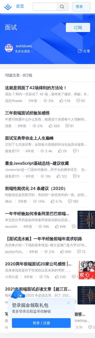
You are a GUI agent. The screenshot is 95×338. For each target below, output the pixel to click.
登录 (79, 6)
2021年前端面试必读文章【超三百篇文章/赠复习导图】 (36, 289)
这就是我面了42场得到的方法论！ (36, 87)
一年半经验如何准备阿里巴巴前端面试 (37, 214)
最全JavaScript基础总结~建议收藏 (37, 163)
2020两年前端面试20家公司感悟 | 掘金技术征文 (36, 264)
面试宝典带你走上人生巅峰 (29, 138)
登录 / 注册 (41, 323)
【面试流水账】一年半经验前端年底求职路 (43, 238)
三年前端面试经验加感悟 (27, 112)
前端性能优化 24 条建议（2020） (36, 188)
